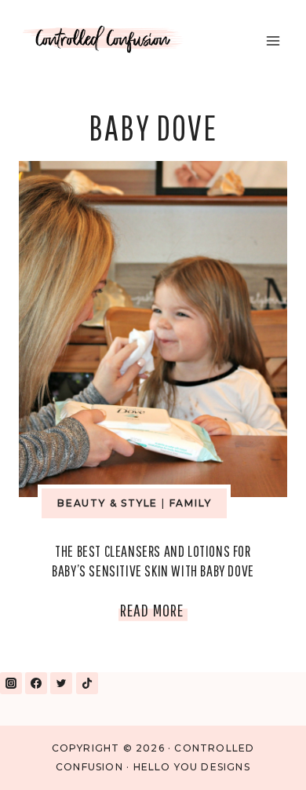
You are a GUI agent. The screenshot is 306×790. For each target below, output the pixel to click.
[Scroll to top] (258, 757)
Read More (154, 613)
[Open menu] (272, 40)
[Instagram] (11, 683)
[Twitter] (61, 683)
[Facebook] (36, 683)
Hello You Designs (191, 767)
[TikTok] (87, 683)
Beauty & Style (107, 503)
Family (190, 503)
